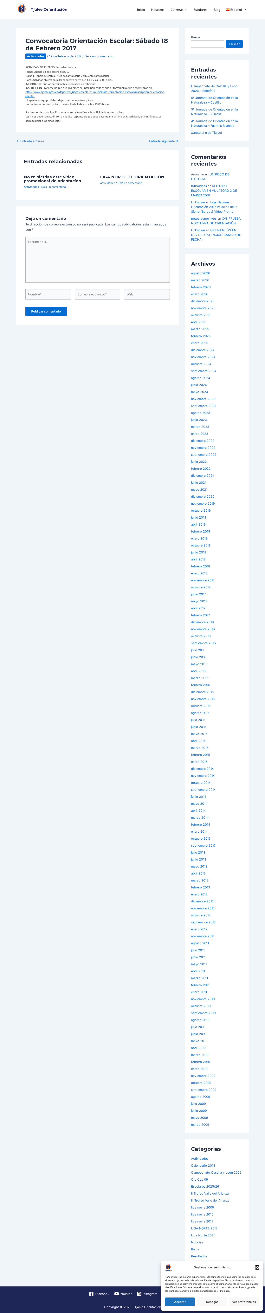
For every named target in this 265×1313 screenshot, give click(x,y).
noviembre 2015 (203, 699)
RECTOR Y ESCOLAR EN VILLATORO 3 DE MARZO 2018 (214, 190)
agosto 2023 (200, 413)
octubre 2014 (201, 783)
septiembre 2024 (203, 371)
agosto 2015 (200, 713)
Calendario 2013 (203, 1165)
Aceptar (180, 1302)
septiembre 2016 (203, 643)
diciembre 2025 (202, 301)
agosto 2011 (200, 943)
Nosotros (158, 10)
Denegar (212, 1302)
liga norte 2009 (202, 1207)
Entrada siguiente (164, 141)
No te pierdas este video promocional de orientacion (52, 179)
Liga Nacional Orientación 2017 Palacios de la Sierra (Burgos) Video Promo (214, 206)
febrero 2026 (201, 287)
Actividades (35, 56)
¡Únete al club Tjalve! (206, 133)
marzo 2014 (200, 817)
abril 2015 (198, 741)
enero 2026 (199, 294)
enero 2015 (199, 762)
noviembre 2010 (203, 999)
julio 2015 (198, 720)
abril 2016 (198, 671)
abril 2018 (198, 559)
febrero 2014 (200, 824)
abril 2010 (198, 1048)
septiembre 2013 (203, 845)
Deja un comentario (99, 56)
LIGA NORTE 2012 (204, 1228)
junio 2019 (198, 517)
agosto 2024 (200, 378)
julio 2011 (198, 950)
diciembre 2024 (202, 350)
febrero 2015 (200, 755)
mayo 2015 (199, 734)
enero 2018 (199, 573)
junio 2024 (199, 385)
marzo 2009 (200, 1125)
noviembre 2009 (203, 1076)
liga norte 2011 (202, 1221)
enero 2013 (199, 894)
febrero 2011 (200, 985)
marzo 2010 (200, 1055)
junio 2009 (199, 1111)
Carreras (177, 10)
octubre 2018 (201, 545)
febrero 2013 (200, 887)
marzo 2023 (200, 427)
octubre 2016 (201, 636)
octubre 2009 (201, 1083)
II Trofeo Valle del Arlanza (210, 1193)
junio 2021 (198, 482)
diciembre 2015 (202, 692)
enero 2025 (199, 343)
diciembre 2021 (202, 475)
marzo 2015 (200, 748)
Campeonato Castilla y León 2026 (216, 1172)
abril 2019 (198, 524)
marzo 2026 (200, 280)
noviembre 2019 (203, 503)
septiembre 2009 (203, 1090)
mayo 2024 (199, 392)
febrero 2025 (201, 336)
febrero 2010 (200, 1062)
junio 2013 (198, 859)
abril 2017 (198, 608)
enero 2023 (199, 434)
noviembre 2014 (203, 776)
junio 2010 (198, 1034)
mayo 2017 (199, 601)
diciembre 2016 (202, 622)
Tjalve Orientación (49, 9)
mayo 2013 (199, 866)
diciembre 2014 (202, 769)
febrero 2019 (200, 531)
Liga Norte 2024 (203, 1235)
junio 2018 (198, 552)
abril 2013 (198, 873)
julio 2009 (198, 1104)
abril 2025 (198, 322)
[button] (257, 1267)
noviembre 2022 (203, 448)
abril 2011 (198, 971)
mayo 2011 (199, 964)
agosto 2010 (200, 1020)
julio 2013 (198, 852)
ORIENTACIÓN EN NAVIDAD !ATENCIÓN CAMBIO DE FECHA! (216, 234)
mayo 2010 (199, 1041)
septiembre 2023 (203, 406)
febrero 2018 (200, 566)
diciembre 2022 (202, 441)
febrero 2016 (200, 685)
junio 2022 (199, 462)
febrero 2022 (201, 468)
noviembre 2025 (203, 308)
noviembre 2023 (203, 399)
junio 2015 (198, 727)
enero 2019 (199, 538)
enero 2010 (199, 1069)
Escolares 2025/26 (205, 1186)
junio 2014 (198, 797)
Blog (217, 10)
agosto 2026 (200, 273)
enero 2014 (199, 831)
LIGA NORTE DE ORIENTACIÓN (132, 177)
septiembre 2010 (203, 1013)
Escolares (200, 10)
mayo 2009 (199, 1118)
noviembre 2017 (203, 580)
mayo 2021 (199, 489)
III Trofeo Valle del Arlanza (210, 1200)
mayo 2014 (199, 803)
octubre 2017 (200, 587)
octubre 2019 (201, 510)
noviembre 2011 (202, 936)
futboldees (199, 186)
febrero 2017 (200, 615)
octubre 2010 (201, 1006)
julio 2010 (198, 1027)
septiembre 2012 (203, 922)
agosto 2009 (200, 1097)
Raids (195, 1249)
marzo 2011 (199, 978)
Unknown (198, 202)
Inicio (141, 10)
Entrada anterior (30, 141)
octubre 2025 (201, 315)
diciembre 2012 (202, 901)
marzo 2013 (200, 880)
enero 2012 (199, 929)
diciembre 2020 (202, 496)
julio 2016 (198, 650)
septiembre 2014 (203, 790)
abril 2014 (198, 810)
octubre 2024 (201, 364)
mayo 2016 (199, 664)
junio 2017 (198, 594)
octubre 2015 (201, 706)
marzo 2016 (200, 678)
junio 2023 (199, 420)
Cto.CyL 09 (199, 1179)
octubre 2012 (201, 915)
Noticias (197, 1242)
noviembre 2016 (203, 629)
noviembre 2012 (203, 908)
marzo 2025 (200, 329)
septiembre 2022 (203, 455)
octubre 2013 (201, 838)
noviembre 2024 (203, 357)
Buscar (196, 37)
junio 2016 (198, 657)
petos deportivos (204, 218)
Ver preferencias (244, 1302)
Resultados (199, 1256)
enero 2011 (199, 992)
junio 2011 (198, 957)
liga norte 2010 (202, 1214)
